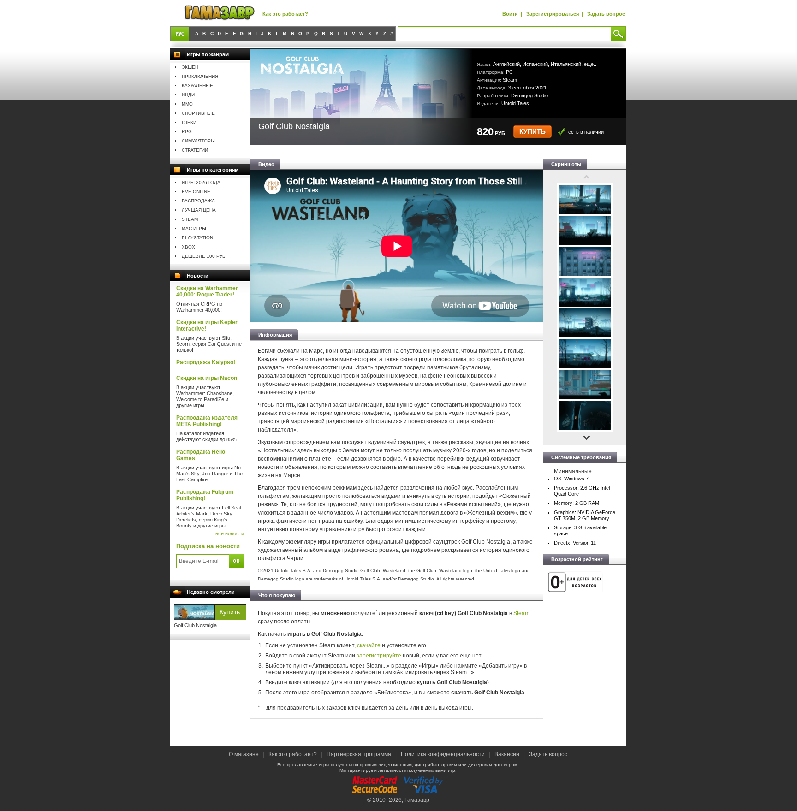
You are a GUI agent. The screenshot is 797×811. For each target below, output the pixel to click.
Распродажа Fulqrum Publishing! (204, 495)
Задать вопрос (606, 14)
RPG (187, 131)
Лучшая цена (199, 210)
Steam (190, 219)
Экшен (190, 67)
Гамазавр (416, 800)
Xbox (188, 246)
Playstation (197, 237)
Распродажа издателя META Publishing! (207, 420)
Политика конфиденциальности (443, 754)
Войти (510, 14)
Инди (188, 94)
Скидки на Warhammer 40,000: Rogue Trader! (207, 291)
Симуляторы (198, 140)
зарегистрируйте (379, 655)
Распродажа (198, 200)
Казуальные (197, 85)
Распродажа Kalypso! (205, 362)
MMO (187, 104)
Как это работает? (285, 14)
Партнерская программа (359, 754)
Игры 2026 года (201, 182)
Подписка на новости (208, 546)
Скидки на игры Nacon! (207, 378)
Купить (532, 131)
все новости (229, 533)
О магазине (244, 754)
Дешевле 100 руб (204, 256)
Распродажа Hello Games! (200, 455)
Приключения (200, 76)
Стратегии (195, 150)
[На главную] (219, 13)
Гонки (189, 122)
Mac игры (194, 228)
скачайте (369, 645)
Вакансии (506, 754)
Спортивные (198, 113)
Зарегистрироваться (552, 14)
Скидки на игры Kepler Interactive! (207, 325)
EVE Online (196, 191)
